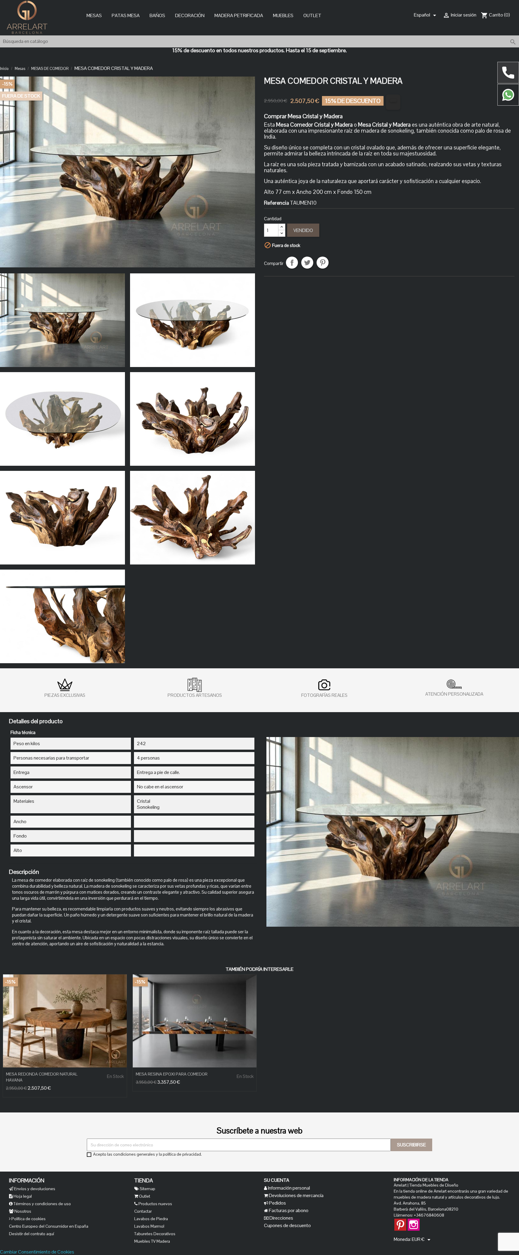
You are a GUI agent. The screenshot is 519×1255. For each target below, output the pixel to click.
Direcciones (281, 1218)
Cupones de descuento (287, 1225)
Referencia (276, 203)
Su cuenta (276, 1180)
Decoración (190, 15)
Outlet (312, 15)
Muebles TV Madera (152, 1241)
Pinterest (323, 263)
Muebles (283, 15)
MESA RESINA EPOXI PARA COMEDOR (172, 1074)
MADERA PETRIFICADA (238, 15)
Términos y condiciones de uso (42, 1203)
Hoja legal (22, 1196)
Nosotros (22, 1211)
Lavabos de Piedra (151, 1218)
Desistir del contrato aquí (31, 1233)
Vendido (303, 230)
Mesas (94, 15)
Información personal (288, 1188)
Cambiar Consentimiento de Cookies (37, 1252)
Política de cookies (28, 1218)
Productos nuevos (155, 1203)
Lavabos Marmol (149, 1226)
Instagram (414, 1222)
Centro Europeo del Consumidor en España (48, 1226)
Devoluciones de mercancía (295, 1195)
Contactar (143, 1211)
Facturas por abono (288, 1210)
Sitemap (147, 1188)
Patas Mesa (126, 15)
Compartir (292, 263)
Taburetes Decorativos (154, 1233)
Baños (157, 15)
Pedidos (277, 1203)
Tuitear (307, 263)
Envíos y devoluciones (34, 1188)
